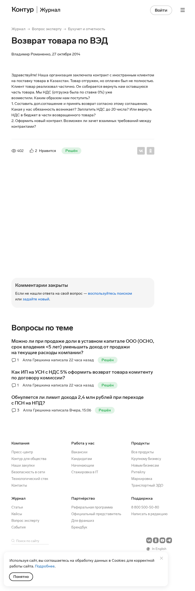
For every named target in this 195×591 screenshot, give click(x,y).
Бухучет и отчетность (86, 29)
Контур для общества (28, 459)
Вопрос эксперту (47, 29)
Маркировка (141, 479)
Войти (161, 10)
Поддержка (142, 498)
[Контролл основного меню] (182, 10)
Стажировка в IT (84, 472)
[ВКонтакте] (141, 151)
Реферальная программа (92, 507)
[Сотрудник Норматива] (22, 188)
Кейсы (16, 514)
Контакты (19, 485)
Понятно (21, 576)
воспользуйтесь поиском (110, 293)
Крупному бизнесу (146, 459)
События (18, 527)
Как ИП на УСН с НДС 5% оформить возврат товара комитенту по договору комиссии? (82, 375)
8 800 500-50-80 (145, 507)
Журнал (18, 29)
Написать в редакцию (149, 514)
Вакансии (79, 452)
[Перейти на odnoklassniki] (156, 540)
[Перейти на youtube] (162, 540)
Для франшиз (82, 520)
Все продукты (142, 452)
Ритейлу (138, 472)
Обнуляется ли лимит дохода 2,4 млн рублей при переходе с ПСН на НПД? (77, 400)
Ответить (41, 275)
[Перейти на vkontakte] (149, 540)
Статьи (17, 507)
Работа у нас (82, 443)
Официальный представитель (96, 514)
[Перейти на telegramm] (169, 540)
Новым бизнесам (145, 465)
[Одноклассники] (150, 151)
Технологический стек (29, 479)
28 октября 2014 (93, 180)
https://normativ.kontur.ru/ (49, 193)
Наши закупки (23, 465)
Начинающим (82, 465)
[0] (28, 274)
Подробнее (45, 566)
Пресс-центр (22, 452)
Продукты (140, 443)
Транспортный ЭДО (147, 485)
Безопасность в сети (28, 472)
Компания (20, 443)
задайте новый (36, 299)
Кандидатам (81, 459)
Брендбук (79, 527)
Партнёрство (83, 498)
